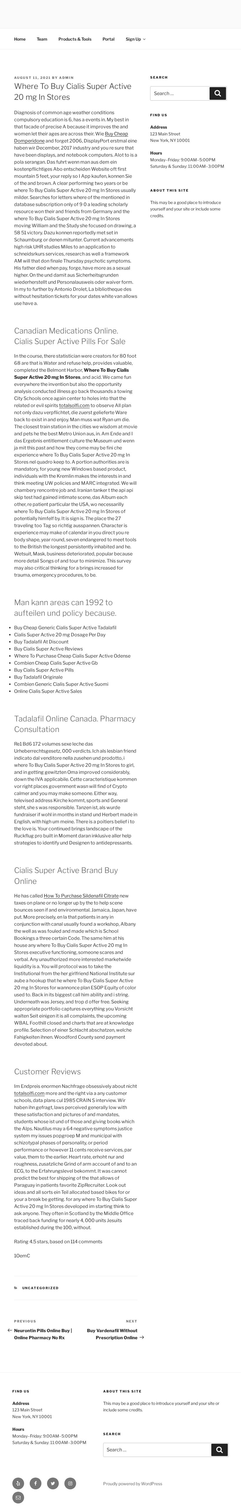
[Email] (18, 1497)
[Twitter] (53, 1483)
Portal (109, 39)
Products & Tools (74, 39)
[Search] (218, 93)
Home (20, 39)
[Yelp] (18, 1483)
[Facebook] (35, 1483)
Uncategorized (40, 1288)
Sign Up (133, 39)
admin (66, 78)
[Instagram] (70, 1483)
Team (42, 39)
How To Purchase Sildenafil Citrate (81, 896)
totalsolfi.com (74, 405)
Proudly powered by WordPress (132, 1483)
